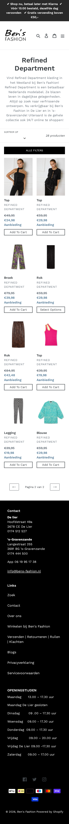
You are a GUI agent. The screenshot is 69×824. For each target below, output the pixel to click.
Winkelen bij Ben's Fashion (28, 626)
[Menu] (63, 35)
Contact (13, 605)
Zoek (11, 595)
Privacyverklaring (20, 662)
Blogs (11, 652)
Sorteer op (11, 132)
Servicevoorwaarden (23, 673)
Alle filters (34, 150)
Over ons (14, 616)
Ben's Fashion (26, 811)
